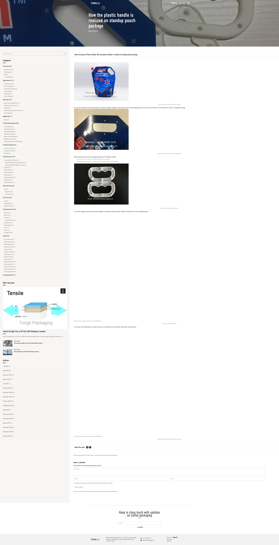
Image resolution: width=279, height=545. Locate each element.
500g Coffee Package (9, 134)
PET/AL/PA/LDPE (9, 172)
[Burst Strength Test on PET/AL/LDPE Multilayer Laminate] (8, 352)
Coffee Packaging (9, 83)
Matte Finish (9, 191)
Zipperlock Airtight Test (10, 271)
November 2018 (7, 431)
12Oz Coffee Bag (8, 126)
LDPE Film (7, 217)
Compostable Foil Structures (11, 160)
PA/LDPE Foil (8, 167)
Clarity (6, 201)
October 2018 (7, 436)
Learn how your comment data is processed (105, 455)
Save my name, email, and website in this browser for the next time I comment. (94, 483)
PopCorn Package (9, 96)
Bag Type (7, 99)
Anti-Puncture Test (9, 239)
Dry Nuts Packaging (9, 86)
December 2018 (7, 427)
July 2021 (6, 383)
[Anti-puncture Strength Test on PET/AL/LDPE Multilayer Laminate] (8, 343)
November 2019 (7, 418)
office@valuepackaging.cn (148, 540)
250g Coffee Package (9, 131)
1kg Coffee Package (9, 129)
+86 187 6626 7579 (147, 538)
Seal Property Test (9, 264)
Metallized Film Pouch (10, 150)
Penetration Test (8, 256)
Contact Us (169, 541)
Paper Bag (7, 153)
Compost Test (8, 249)
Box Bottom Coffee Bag (10, 139)
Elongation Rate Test (9, 251)
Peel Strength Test (9, 254)
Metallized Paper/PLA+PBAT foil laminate (15, 165)
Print (6, 189)
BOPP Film (7, 215)
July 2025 (6, 366)
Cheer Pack (7, 108)
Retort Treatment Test (10, 261)
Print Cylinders (9, 194)
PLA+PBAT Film (8, 232)
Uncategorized (9, 275)
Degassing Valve (8, 69)
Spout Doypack (8, 113)
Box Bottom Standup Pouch (11, 105)
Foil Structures (9, 156)
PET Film (7, 230)
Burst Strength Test (9, 244)
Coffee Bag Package (11, 123)
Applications (8, 80)
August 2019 (6, 423)
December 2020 (7, 392)
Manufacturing (8, 186)
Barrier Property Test (9, 241)
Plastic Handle (8, 72)
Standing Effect (8, 203)
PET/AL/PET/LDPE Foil (10, 177)
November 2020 (7, 397)
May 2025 (6, 370)
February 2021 (7, 388)
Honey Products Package (10, 88)
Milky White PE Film (10, 220)
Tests (6, 236)
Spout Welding (9, 77)
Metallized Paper (9, 225)
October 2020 (7, 401)
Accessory (7, 66)
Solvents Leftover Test (10, 266)
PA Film (6, 227)
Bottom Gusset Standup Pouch (12, 103)
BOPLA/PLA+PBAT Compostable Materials (15, 162)
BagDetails (7, 116)
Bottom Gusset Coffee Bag (11, 136)
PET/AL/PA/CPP (8, 170)
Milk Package (8, 93)
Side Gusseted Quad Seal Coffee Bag (13, 141)
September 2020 (8, 405)
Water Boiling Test (9, 206)
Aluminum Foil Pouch (9, 148)
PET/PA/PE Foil (8, 180)
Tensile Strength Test (9, 269)
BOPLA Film (7, 212)
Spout (6, 74)
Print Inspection (8, 259)
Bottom (6, 119)
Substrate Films (9, 209)
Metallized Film (8, 222)
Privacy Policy (169, 539)
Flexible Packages (9, 145)
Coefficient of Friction (10, 246)
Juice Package (8, 91)
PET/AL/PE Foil (8, 175)
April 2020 (6, 410)
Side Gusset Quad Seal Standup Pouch (13, 110)
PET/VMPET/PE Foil (9, 182)
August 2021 (6, 379)
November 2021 (7, 375)
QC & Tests (7, 197)
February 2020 (7, 414)
